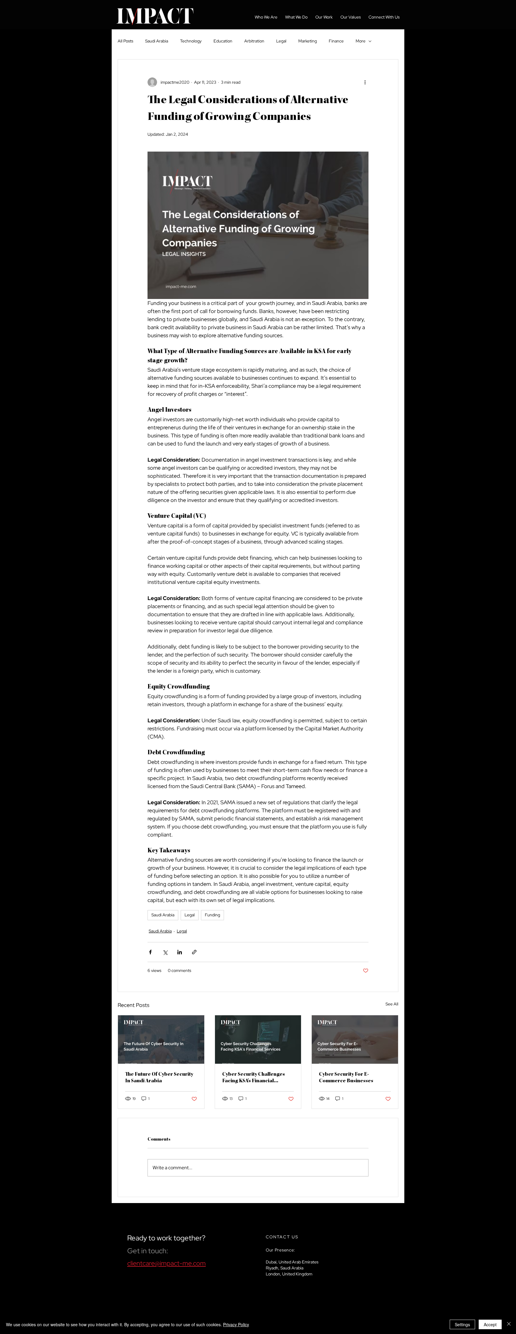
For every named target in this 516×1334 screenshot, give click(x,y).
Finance (336, 41)
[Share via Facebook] (150, 952)
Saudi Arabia (156, 41)
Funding (212, 915)
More (361, 41)
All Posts (125, 41)
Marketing (307, 41)
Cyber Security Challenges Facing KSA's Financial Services (253, 1078)
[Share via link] (194, 952)
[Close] (508, 1324)
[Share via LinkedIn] (179, 952)
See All (392, 1004)
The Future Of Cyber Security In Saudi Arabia (159, 1078)
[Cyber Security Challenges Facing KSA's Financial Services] (258, 1039)
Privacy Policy (236, 1324)
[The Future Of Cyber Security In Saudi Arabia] (161, 1039)
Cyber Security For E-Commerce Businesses (346, 1078)
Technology (191, 41)
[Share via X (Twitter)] (165, 952)
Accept (490, 1324)
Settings (462, 1324)
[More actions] (364, 82)
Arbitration (254, 41)
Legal (281, 41)
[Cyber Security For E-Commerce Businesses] (355, 1039)
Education (223, 41)
